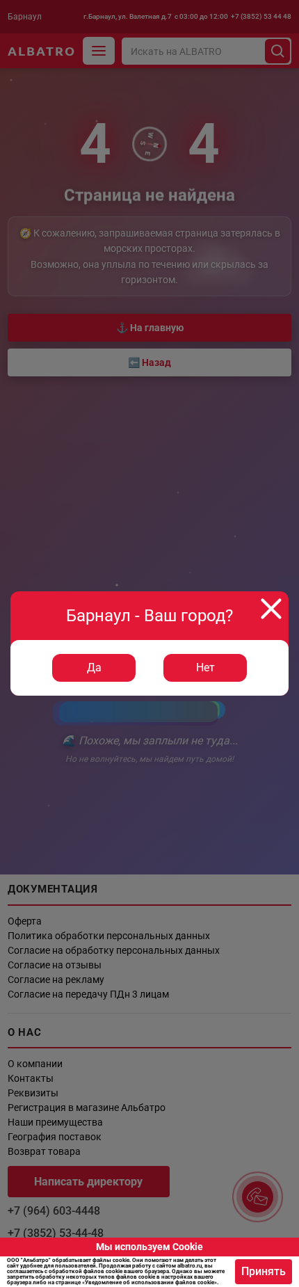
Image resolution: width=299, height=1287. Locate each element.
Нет (205, 667)
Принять (263, 1271)
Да (94, 667)
